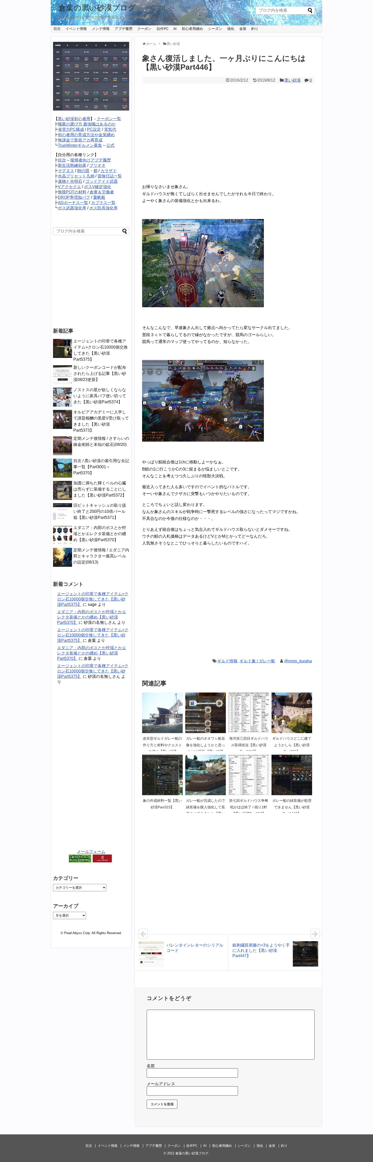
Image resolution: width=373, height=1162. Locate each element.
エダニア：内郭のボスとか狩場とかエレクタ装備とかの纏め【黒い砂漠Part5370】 (99, 533)
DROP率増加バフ (74, 197)
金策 (242, 29)
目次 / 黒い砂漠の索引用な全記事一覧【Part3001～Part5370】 (101, 467)
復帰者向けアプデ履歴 (90, 160)
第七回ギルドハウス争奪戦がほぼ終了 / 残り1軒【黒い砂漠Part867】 (248, 806)
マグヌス (66, 171)
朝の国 (83, 171)
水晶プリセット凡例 (76, 176)
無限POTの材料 (72, 192)
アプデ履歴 (123, 29)
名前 (151, 1066)
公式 (110, 145)
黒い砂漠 (292, 80)
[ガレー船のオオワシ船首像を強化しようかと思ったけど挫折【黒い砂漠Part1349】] (205, 713)
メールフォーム (91, 851)
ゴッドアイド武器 (101, 181)
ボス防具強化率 (103, 208)
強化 (230, 29)
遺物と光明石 (70, 181)
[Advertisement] (228, 136)
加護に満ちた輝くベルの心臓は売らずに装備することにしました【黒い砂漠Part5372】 (99, 489)
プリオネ (97, 165)
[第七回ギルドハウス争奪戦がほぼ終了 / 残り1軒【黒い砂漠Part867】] (248, 775)
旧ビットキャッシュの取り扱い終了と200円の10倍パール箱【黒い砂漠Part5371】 (99, 511)
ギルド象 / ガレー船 (257, 661)
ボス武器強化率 (72, 208)
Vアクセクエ (69, 187)
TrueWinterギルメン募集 (80, 145)
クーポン (144, 29)
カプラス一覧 (103, 203)
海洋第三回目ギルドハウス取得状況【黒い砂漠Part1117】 (248, 744)
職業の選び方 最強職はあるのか (87, 124)
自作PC (162, 29)
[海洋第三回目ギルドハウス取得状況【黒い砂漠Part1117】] (248, 713)
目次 (57, 29)
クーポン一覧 (109, 119)
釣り (254, 29)
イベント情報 (76, 29)
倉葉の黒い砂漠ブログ (97, 8)
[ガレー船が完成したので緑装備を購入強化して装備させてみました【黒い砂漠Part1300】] (205, 775)
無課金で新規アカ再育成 (80, 140)
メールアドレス (161, 1084)
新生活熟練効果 (72, 165)
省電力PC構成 (71, 129)
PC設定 (94, 129)
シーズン (215, 29)
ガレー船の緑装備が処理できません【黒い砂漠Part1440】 (291, 806)
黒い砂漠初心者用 (74, 119)
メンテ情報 (101, 29)
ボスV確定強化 (97, 187)
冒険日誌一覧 (109, 176)
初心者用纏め (192, 29)
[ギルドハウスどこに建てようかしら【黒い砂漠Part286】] (292, 713)
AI (175, 29)
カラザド (108, 171)
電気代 (110, 129)
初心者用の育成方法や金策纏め (86, 135)
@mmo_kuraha (298, 661)
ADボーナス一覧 (73, 203)
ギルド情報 (227, 661)
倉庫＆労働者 (102, 192)
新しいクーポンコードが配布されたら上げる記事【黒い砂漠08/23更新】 (99, 373)
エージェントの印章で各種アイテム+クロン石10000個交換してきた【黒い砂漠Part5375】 (92, 599)
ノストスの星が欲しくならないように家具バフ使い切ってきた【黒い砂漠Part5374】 (99, 396)
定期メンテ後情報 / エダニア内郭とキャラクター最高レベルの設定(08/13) (101, 556)
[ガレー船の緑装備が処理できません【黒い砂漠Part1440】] (292, 775)
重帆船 (99, 197)
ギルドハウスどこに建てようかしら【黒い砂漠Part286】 (291, 744)
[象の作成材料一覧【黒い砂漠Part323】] (162, 775)
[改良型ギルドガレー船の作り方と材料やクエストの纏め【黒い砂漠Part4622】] (162, 713)
